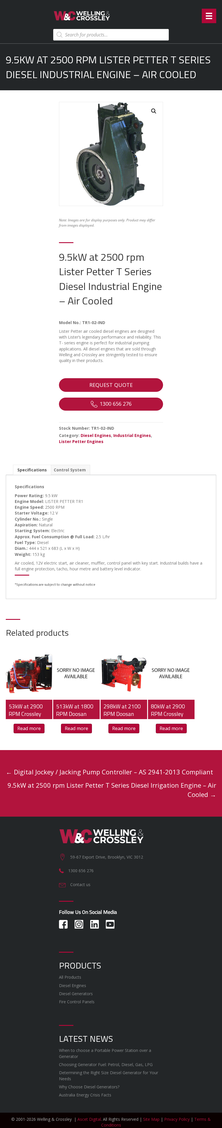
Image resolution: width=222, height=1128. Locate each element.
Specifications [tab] (32, 470)
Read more (29, 728)
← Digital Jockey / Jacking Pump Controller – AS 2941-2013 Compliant (109, 771)
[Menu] (209, 16)
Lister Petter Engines (81, 441)
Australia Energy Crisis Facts (85, 1095)
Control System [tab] (70, 470)
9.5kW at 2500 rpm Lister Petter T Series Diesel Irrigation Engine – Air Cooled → (112, 790)
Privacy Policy (177, 1119)
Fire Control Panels (77, 1001)
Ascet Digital (89, 1119)
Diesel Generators (76, 993)
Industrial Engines (132, 435)
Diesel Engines (96, 435)
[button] (154, 111)
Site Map (151, 1119)
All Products (70, 977)
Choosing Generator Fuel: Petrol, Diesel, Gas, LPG (106, 1064)
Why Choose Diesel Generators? (89, 1087)
